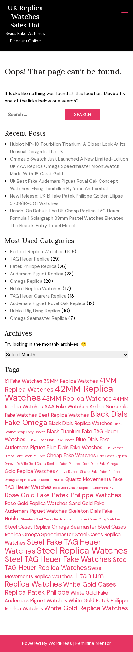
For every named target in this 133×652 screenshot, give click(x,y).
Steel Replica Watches (82, 550)
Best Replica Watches (63, 415)
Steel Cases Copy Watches (101, 519)
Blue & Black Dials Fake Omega (51, 440)
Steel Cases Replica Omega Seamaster (51, 526)
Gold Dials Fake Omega (100, 464)
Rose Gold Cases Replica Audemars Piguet (85, 488)
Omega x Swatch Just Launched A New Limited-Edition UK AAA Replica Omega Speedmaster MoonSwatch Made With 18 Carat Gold (69, 166)
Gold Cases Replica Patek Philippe (55, 464)
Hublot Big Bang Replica (35, 311)
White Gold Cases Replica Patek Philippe (60, 588)
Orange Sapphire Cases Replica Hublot (34, 480)
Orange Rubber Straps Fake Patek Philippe (88, 472)
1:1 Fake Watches (23, 381)
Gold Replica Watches (30, 471)
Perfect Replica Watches (37, 252)
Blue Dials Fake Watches (74, 447)
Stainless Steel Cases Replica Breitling (50, 519)
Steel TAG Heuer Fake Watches (58, 559)
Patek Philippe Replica (33, 266)
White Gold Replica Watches (86, 608)
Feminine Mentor (93, 643)
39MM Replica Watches (71, 381)
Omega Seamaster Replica (38, 318)
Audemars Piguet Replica (36, 274)
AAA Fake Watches (66, 406)
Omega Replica (26, 281)
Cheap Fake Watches (71, 455)
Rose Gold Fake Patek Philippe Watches (63, 495)
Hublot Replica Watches (36, 289)
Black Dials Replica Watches (81, 423)
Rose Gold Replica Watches (36, 503)
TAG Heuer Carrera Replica (38, 296)
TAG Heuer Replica (29, 259)
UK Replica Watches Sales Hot (25, 16)
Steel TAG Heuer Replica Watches (66, 563)
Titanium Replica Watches (54, 580)
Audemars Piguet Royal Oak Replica (47, 303)
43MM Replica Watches (77, 398)
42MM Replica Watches (59, 393)
